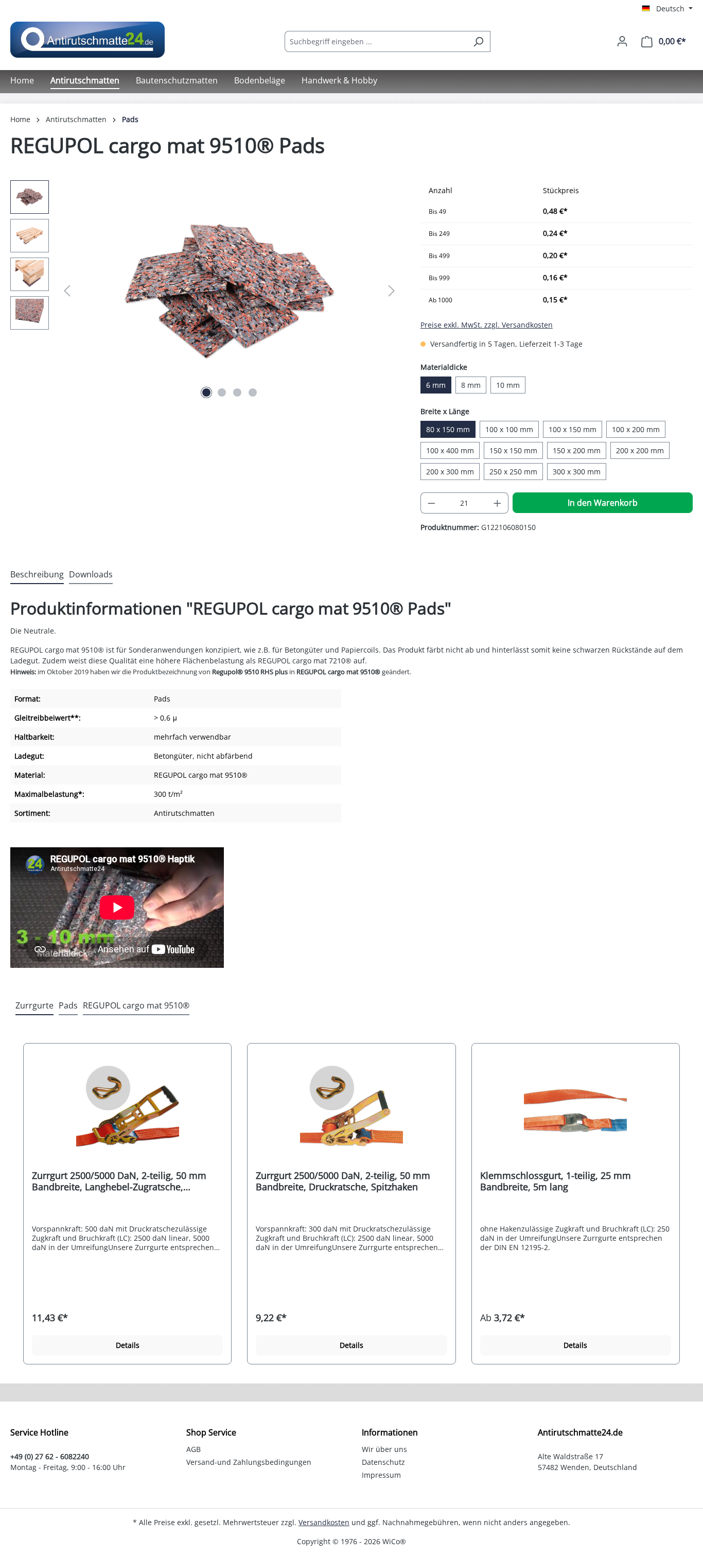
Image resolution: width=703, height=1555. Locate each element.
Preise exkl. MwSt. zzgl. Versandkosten (486, 325)
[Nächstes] (391, 290)
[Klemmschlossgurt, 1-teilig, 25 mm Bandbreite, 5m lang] (575, 1110)
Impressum (381, 1475)
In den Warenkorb (603, 502)
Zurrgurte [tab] (34, 1005)
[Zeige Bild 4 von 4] (253, 392)
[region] (205, 291)
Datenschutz (383, 1462)
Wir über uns (384, 1449)
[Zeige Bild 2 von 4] (222, 392)
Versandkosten (323, 1522)
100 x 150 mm (572, 429)
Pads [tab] (68, 1005)
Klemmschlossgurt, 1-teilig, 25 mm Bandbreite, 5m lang (555, 1181)
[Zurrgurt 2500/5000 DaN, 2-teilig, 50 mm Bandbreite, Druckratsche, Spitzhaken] (351, 1110)
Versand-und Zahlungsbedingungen (248, 1462)
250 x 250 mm (513, 471)
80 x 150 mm (448, 429)
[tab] (37, 575)
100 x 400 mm (450, 450)
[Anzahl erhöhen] (497, 503)
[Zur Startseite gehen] (87, 40)
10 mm (508, 385)
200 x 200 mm (640, 450)
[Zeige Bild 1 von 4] (206, 392)
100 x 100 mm (509, 429)
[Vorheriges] (67, 290)
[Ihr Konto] (622, 41)
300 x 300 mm (577, 471)
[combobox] (376, 41)
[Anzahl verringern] (431, 503)
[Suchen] (478, 41)
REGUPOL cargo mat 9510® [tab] (136, 1005)
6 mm (436, 385)
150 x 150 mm (513, 450)
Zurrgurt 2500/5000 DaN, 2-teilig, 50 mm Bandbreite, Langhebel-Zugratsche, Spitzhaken (119, 1181)
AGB (193, 1449)
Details (127, 1345)
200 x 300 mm (450, 471)
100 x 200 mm (636, 429)
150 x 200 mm (577, 450)
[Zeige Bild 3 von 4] (237, 392)
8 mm (471, 385)
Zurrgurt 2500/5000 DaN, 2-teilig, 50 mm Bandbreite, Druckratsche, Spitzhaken (343, 1181)
